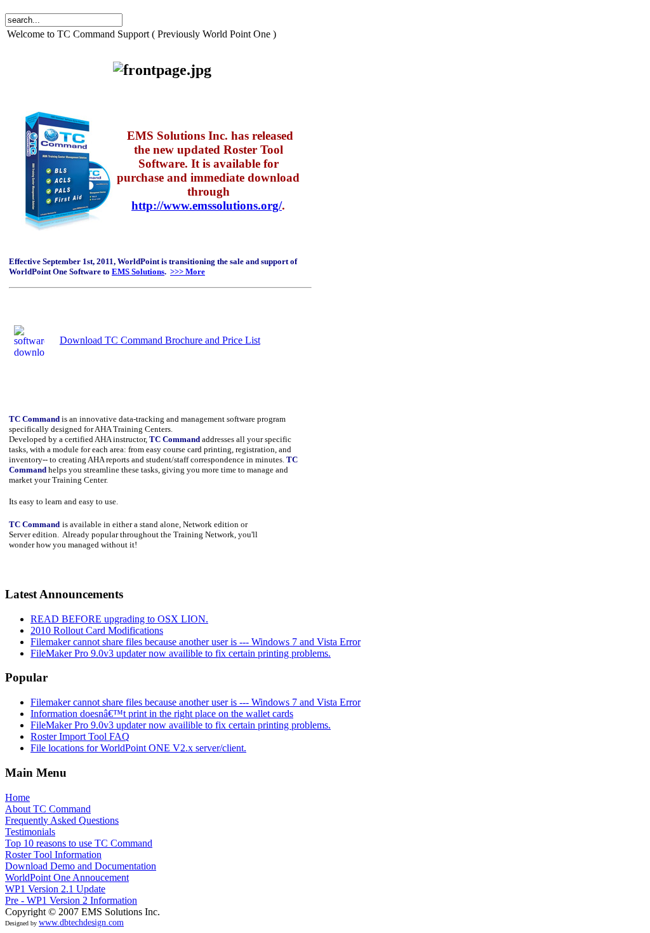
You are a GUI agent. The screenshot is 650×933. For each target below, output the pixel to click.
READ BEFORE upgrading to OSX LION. (119, 619)
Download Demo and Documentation (80, 866)
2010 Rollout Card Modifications (96, 630)
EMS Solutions (138, 271)
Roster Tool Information (53, 854)
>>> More (187, 271)
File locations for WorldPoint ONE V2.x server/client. (138, 747)
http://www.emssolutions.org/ (206, 205)
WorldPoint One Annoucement (67, 877)
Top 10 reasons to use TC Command (78, 843)
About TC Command (48, 808)
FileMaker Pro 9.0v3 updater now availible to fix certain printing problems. (180, 653)
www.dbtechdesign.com (81, 922)
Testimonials (30, 831)
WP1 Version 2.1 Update (55, 888)
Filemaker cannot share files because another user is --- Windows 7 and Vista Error (195, 641)
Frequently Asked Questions (62, 820)
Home (17, 797)
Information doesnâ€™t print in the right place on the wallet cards (161, 713)
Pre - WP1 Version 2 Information (71, 900)
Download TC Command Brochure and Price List (160, 340)
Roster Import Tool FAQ (79, 736)
